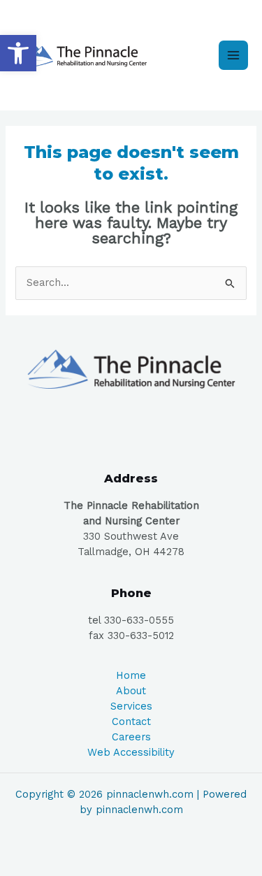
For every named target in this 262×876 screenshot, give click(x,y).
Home (131, 675)
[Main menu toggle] (233, 55)
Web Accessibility (131, 752)
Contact (131, 721)
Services (131, 706)
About (131, 690)
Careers (131, 737)
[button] (18, 53)
